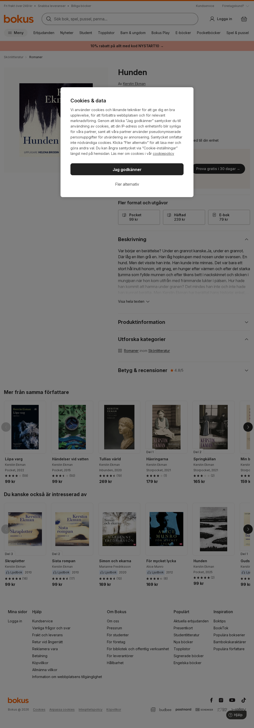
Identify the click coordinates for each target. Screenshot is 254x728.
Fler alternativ (127, 184)
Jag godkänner (127, 169)
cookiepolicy (163, 153)
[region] (127, 142)
